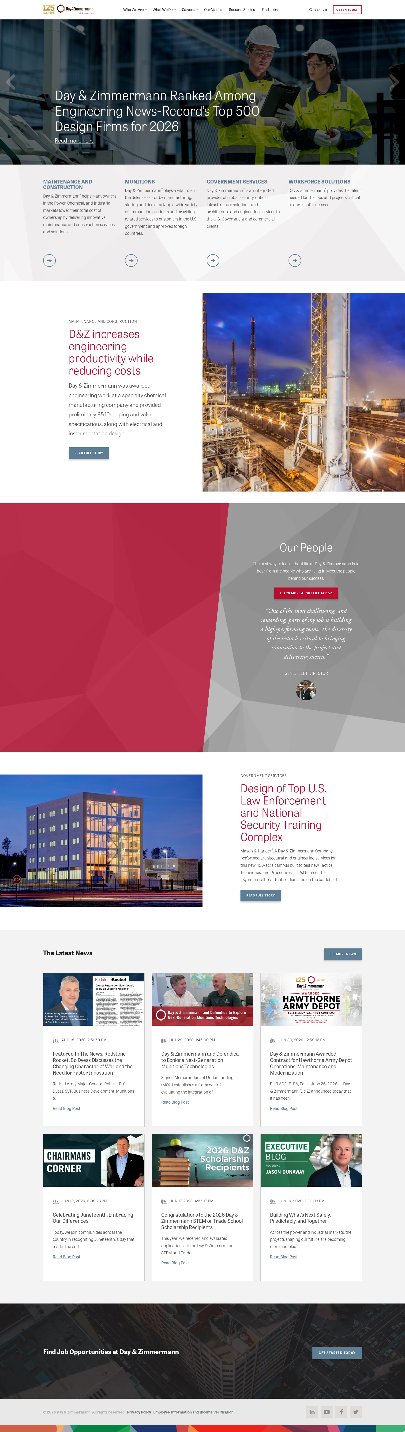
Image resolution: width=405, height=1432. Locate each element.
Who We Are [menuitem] (133, 9)
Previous (10, 82)
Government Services (237, 181)
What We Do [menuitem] (163, 9)
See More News (343, 954)
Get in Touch (347, 9)
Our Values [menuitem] (213, 9)
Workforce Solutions (320, 181)
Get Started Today (337, 1352)
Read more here (74, 140)
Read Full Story (89, 453)
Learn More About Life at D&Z (306, 593)
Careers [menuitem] (188, 9)
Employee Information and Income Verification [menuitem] (193, 1412)
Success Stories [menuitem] (242, 9)
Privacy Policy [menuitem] (139, 1412)
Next (394, 82)
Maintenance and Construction (67, 184)
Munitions (140, 181)
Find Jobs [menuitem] (270, 9)
